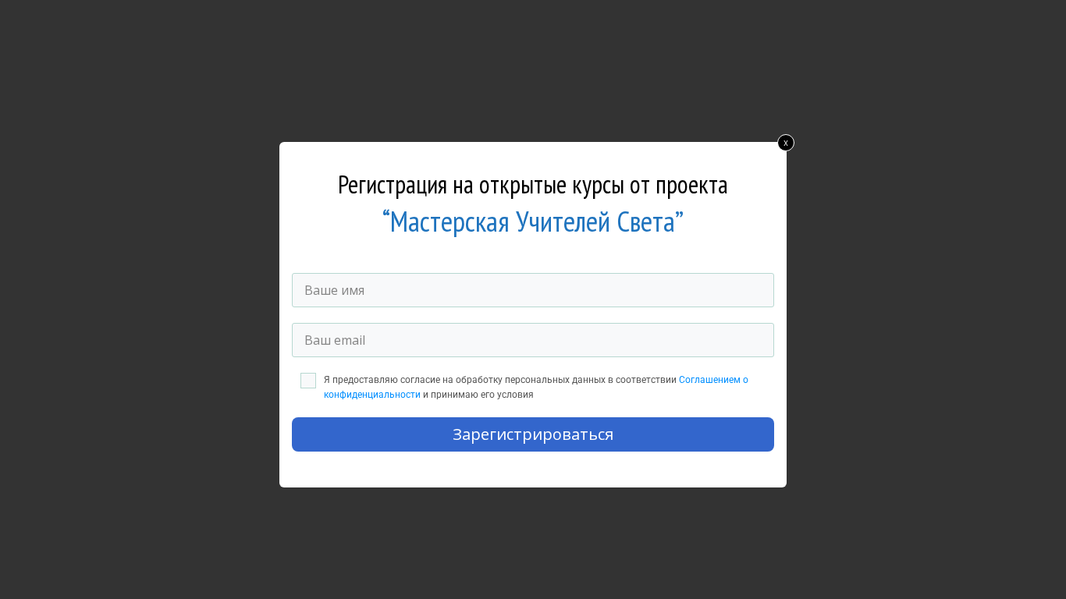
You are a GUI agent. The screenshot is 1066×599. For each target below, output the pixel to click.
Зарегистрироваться (533, 434)
